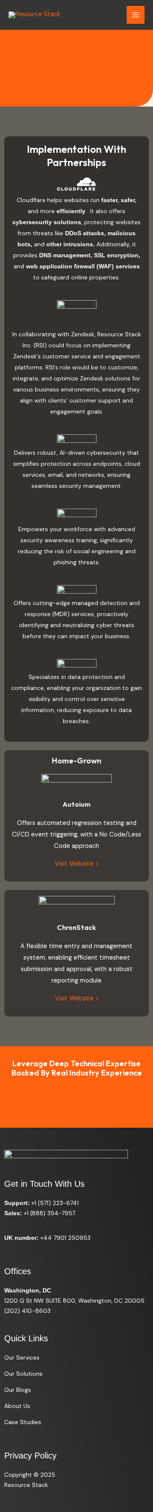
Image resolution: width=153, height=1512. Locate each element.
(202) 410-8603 (27, 1311)
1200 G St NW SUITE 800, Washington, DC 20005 (74, 1300)
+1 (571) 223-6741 (55, 1203)
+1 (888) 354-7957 (49, 1213)
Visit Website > (77, 864)
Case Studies (22, 1422)
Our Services (22, 1357)
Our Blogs (17, 1390)
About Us (17, 1406)
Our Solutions (23, 1373)
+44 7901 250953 (65, 1238)
